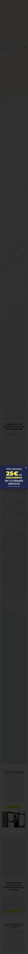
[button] (25, 467)
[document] (14, 477)
